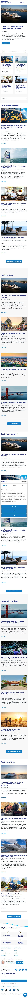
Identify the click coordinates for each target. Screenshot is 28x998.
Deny (14, 515)
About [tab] (23, 485)
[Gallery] (14, 14)
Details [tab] (14, 485)
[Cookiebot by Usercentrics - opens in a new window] (21, 482)
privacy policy (14, 983)
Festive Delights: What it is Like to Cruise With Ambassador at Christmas (12, 783)
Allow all (14, 506)
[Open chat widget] (25, 995)
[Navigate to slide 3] (14, 51)
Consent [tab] (5, 485)
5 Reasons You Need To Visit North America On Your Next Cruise (12, 622)
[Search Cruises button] (20, 2)
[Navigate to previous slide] (3, 51)
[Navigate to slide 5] (18, 51)
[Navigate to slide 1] (9, 51)
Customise (13, 511)
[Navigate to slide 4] (16, 51)
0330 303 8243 (11, 963)
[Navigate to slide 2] (12, 51)
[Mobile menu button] (26, 2)
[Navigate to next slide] (24, 51)
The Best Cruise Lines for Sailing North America (13, 296)
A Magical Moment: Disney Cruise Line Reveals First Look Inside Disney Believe (13, 127)
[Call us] (23, 2)
